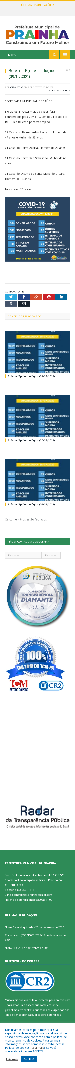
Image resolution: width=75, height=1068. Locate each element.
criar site (29, 1000)
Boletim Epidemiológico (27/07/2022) (31, 440)
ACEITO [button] (29, 1059)
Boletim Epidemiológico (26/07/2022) (31, 504)
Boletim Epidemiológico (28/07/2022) (31, 376)
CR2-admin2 (16, 87)
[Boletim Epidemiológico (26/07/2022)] (37, 480)
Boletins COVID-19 (59, 90)
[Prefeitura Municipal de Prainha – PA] (37, 34)
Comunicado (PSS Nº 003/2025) (23, 935)
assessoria (32, 1005)
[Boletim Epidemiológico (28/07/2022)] (37, 352)
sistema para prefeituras (54, 1000)
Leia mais (37, 1047)
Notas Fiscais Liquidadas (37, 9)
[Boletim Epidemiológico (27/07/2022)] (37, 416)
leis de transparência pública (22, 1014)
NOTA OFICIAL (13, 948)
